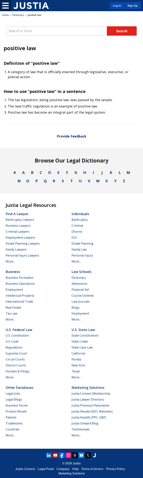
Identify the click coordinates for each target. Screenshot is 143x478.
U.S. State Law (83, 329)
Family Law (79, 249)
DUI (74, 237)
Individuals (80, 214)
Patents (11, 417)
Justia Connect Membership (91, 393)
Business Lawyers (18, 226)
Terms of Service (92, 469)
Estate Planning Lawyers (23, 243)
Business (13, 271)
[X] (88, 455)
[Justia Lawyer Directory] (94, 455)
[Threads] (75, 455)
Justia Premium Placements (90, 405)
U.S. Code (12, 341)
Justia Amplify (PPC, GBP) (89, 417)
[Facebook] (62, 455)
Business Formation (20, 278)
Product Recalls (16, 411)
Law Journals (81, 301)
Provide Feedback (71, 136)
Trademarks (14, 423)
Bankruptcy (80, 220)
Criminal (77, 226)
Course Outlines (83, 295)
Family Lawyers (16, 249)
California (78, 353)
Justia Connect (25, 469)
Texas (76, 371)
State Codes (80, 341)
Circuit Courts (15, 359)
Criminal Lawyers (17, 231)
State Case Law (82, 347)
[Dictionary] (31, 5)
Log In (117, 5)
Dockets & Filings (17, 371)
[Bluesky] (81, 455)
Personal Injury (82, 255)
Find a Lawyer (17, 214)
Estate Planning (82, 243)
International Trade (19, 301)
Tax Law (11, 313)
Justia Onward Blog (85, 423)
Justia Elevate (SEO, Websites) (92, 411)
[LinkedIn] (49, 455)
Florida (76, 359)
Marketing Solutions (88, 387)
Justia (5, 14)
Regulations (14, 347)
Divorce (77, 231)
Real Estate (13, 307)
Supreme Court (16, 353)
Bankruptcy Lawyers (20, 220)
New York (78, 365)
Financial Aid (80, 290)
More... (10, 261)
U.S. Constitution (17, 335)
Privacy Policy (115, 469)
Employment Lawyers (20, 237)
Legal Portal (46, 469)
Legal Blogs (14, 399)
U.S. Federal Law (19, 329)
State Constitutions (85, 335)
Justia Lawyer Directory (88, 399)
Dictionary (18, 14)
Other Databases (20, 387)
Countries (12, 429)
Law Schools (81, 271)
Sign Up (133, 5)
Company (63, 469)
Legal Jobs (13, 393)
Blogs (76, 307)
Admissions (79, 284)
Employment (14, 290)
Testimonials (81, 429)
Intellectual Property (20, 295)
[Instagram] (68, 455)
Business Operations (20, 284)
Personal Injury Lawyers (22, 255)
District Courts (16, 365)
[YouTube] (55, 455)
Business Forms (17, 405)
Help (75, 469)
